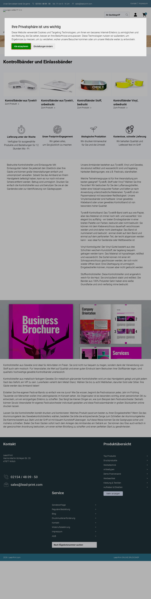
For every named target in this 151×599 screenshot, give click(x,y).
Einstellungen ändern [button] (43, 46)
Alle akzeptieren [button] (21, 46)
